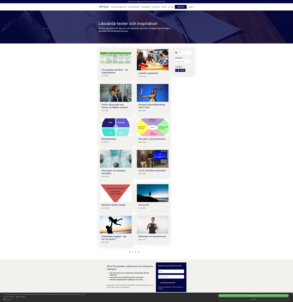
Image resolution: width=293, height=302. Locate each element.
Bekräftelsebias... (109, 139)
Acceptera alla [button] (253, 295)
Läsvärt (164, 7)
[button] (45, 299)
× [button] (291, 294)
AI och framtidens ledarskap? (152, 170)
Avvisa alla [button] (253, 299)
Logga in (191, 7)
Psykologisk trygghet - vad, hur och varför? (114, 237)
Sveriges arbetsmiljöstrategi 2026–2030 (151, 106)
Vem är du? (143, 205)
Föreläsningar (145, 7)
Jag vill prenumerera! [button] (168, 283)
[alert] (146, 297)
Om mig (170, 7)
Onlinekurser (156, 7)
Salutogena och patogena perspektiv (113, 172)
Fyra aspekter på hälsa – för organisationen (114, 71)
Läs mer (84, 294)
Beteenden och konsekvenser (152, 236)
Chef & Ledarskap (133, 7)
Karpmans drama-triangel (113, 205)
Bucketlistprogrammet (118, 7)
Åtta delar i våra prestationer (151, 139)
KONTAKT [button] (180, 7)
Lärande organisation (148, 73)
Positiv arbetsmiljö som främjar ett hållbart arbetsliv (114, 106)
